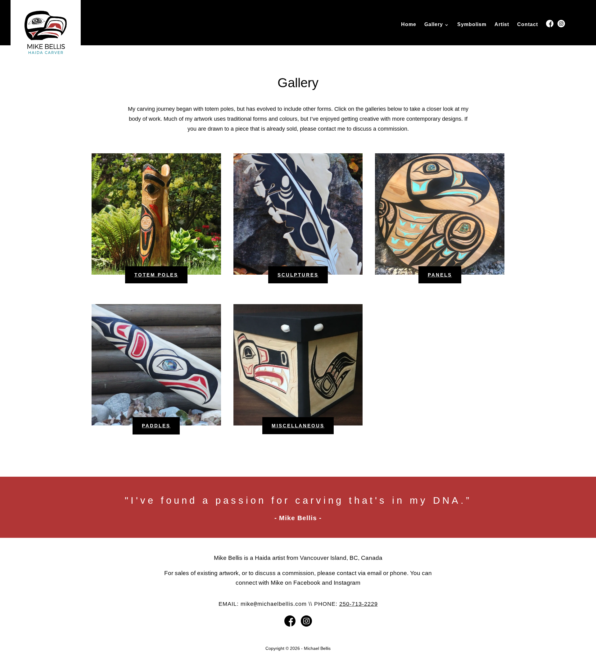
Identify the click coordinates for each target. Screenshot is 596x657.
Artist (501, 24)
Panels (440, 274)
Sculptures (298, 274)
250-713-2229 (358, 604)
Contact (527, 24)
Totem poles (156, 274)
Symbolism (471, 24)
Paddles (156, 425)
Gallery (433, 24)
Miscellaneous (298, 425)
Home (408, 24)
